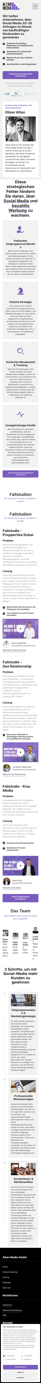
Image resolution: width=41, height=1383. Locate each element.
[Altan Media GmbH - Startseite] (11, 6)
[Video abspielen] (20, 629)
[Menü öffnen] (35, 6)
